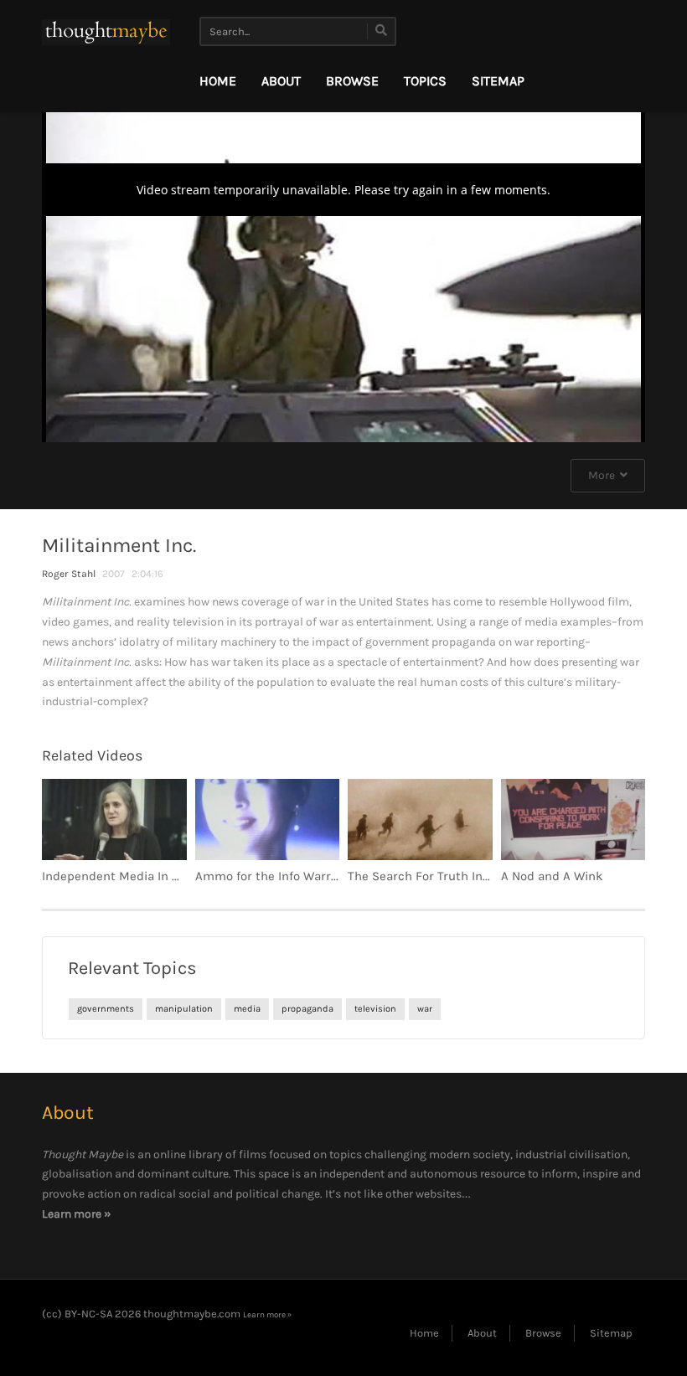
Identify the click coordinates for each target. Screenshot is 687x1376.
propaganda (307, 1008)
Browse (352, 81)
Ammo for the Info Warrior (270, 876)
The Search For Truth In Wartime (441, 876)
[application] (343, 272)
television (375, 1008)
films (252, 1154)
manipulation (184, 1008)
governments (105, 1008)
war (424, 1008)
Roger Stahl (69, 574)
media (247, 1008)
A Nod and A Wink (551, 876)
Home (217, 81)
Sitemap (498, 81)
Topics (425, 81)
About (281, 81)
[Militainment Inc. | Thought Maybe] (106, 31)
